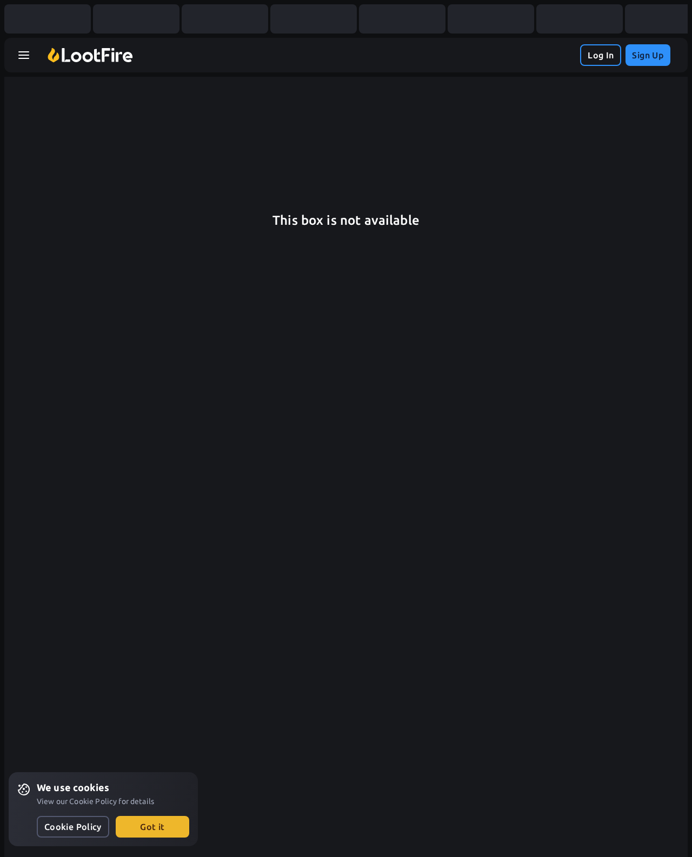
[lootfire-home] (90, 55)
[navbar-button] (24, 55)
